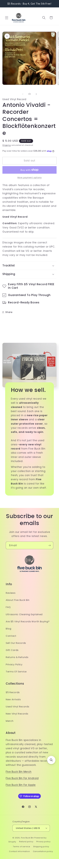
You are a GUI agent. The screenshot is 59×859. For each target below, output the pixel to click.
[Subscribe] (49, 545)
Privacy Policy (14, 664)
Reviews (10, 593)
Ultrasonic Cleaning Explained (24, 614)
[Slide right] (36, 94)
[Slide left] (23, 94)
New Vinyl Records (17, 713)
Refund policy (26, 841)
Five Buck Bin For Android (22, 778)
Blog (8, 628)
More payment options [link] (29, 177)
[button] (6, 17)
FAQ (8, 607)
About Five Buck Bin (18, 600)
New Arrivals (13, 699)
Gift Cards (12, 650)
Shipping (6, 145)
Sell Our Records (16, 643)
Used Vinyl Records (17, 706)
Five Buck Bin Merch (19, 771)
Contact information (19, 851)
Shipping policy (41, 846)
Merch (9, 721)
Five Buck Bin (27, 838)
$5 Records (13, 692)
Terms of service (21, 846)
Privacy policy (43, 841)
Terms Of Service (16, 671)
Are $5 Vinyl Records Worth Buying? (27, 621)
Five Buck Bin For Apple (21, 785)
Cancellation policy (43, 851)
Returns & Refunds (17, 657)
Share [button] (8, 312)
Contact (11, 636)
